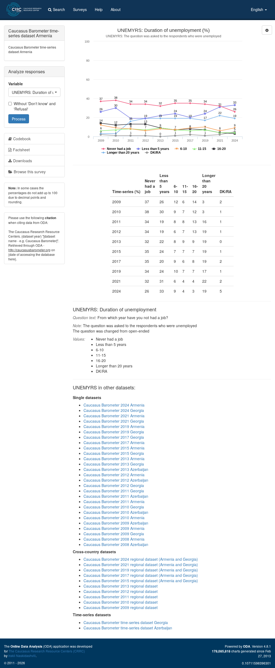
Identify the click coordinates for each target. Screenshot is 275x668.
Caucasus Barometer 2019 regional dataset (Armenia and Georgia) (141, 570)
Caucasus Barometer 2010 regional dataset (121, 602)
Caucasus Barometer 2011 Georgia (114, 490)
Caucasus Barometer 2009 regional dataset (121, 607)
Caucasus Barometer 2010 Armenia (114, 517)
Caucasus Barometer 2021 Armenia (114, 415)
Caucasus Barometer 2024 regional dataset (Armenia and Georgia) (141, 559)
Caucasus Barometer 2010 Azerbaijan (116, 512)
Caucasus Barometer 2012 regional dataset (121, 591)
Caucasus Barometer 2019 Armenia (114, 426)
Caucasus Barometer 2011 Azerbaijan (116, 496)
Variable (15, 83)
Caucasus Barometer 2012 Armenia (114, 474)
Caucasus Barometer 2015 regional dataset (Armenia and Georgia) (141, 580)
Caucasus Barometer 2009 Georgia (114, 533)
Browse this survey (30, 171)
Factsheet (21, 149)
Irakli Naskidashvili (22, 655)
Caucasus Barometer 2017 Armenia (114, 442)
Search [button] (59, 9)
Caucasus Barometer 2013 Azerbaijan (116, 469)
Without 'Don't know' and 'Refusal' (35, 106)
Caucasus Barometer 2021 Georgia (114, 421)
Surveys (80, 9)
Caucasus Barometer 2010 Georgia (114, 507)
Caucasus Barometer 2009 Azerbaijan (116, 523)
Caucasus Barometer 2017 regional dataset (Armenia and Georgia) (141, 575)
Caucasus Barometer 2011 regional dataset (121, 596)
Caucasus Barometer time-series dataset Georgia (126, 622)
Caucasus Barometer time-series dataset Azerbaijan (128, 627)
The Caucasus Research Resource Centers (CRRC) (47, 651)
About (116, 9)
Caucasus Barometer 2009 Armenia (114, 528)
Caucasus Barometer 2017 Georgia (114, 437)
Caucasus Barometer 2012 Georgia (114, 485)
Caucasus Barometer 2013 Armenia (114, 458)
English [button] (257, 9)
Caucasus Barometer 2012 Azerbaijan (116, 480)
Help (99, 9)
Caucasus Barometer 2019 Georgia (114, 431)
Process (19, 118)
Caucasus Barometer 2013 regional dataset (121, 586)
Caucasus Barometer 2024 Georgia (114, 410)
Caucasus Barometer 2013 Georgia (114, 464)
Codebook (22, 138)
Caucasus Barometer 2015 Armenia (114, 448)
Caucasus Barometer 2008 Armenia (114, 539)
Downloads (22, 160)
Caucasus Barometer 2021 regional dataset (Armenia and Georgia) (141, 564)
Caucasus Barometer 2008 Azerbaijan (116, 544)
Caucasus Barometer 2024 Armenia (114, 405)
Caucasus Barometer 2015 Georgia (114, 453)
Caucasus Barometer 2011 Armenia (114, 501)
